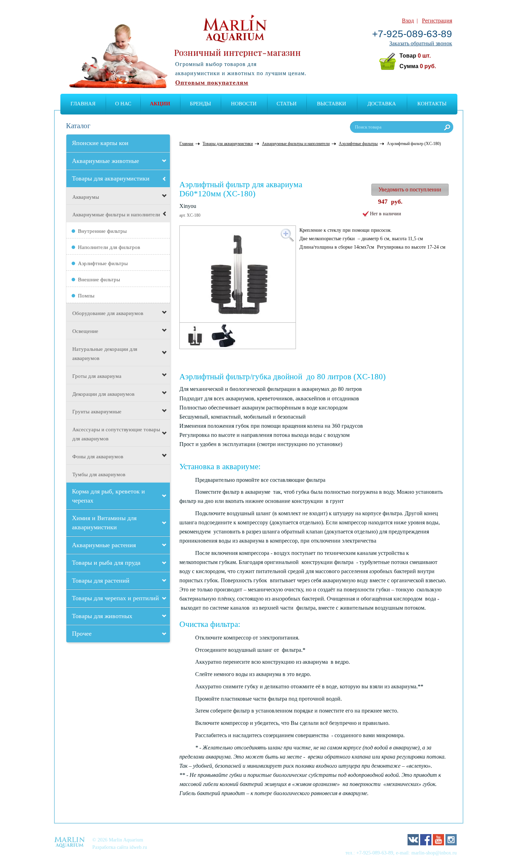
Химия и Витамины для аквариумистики (104, 523)
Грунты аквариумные (96, 411)
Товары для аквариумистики (111, 178)
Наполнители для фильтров (109, 247)
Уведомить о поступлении (409, 189)
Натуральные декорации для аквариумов (104, 353)
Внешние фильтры (99, 279)
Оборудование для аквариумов (107, 313)
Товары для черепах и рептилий (115, 598)
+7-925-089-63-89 (412, 33)
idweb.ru (138, 847)
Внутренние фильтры (102, 231)
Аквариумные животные (105, 160)
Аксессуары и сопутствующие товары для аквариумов (116, 434)
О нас (123, 103)
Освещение (85, 331)
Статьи (287, 103)
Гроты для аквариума (96, 376)
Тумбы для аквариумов (98, 474)
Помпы (86, 296)
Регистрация (437, 21)
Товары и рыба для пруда (106, 562)
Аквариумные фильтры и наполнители (116, 214)
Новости (244, 103)
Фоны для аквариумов (97, 456)
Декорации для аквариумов (103, 394)
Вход (408, 21)
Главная (83, 103)
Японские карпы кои (100, 142)
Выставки (331, 103)
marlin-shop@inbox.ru (434, 853)
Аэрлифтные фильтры (103, 263)
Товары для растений (101, 580)
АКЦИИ (160, 103)
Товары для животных (102, 616)
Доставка (382, 103)
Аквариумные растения (104, 545)
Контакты (431, 103)
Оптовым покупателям (211, 82)
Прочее (82, 633)
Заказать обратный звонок (420, 43)
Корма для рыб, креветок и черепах (108, 496)
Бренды (200, 103)
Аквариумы (85, 197)
